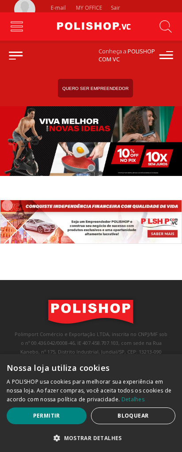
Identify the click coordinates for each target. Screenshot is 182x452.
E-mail (57, 7)
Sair (116, 7)
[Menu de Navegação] (16, 26)
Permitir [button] (46, 415)
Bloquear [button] (133, 415)
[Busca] (165, 26)
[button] (91, 437)
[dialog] (91, 403)
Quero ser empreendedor (95, 88)
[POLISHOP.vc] (91, 26)
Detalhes (132, 399)
